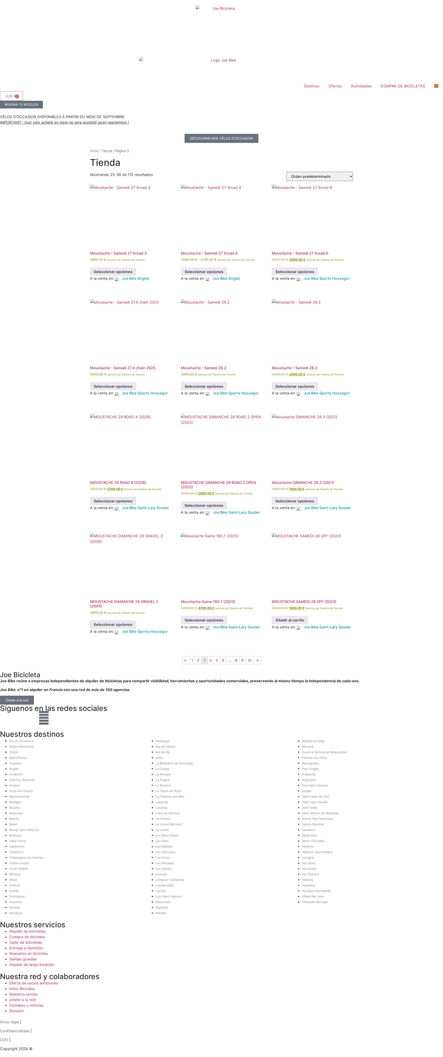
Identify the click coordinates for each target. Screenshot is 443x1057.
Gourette (15, 902)
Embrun (14, 885)
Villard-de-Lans (313, 896)
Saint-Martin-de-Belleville (320, 813)
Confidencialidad (15, 1031)
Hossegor (163, 741)
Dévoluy (15, 874)
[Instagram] (18, 718)
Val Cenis (308, 863)
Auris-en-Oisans (21, 791)
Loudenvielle (165, 885)
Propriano (309, 780)
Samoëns (308, 830)
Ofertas (335, 86)
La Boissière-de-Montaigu (174, 763)
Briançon (15, 835)
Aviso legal (9, 1022)
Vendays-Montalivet (316, 891)
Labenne (162, 802)
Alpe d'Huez (18, 757)
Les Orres (163, 857)
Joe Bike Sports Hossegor (327, 278)
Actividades (361, 86)
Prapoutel (309, 774)
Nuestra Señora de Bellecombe (324, 752)
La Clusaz (162, 769)
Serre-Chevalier (313, 841)
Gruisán (14, 907)
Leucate (161, 874)
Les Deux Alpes (167, 835)
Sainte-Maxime (312, 824)
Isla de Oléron (166, 746)
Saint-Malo (309, 807)
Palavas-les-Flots (314, 757)
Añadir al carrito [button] (289, 620)
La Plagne (163, 780)
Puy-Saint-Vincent (315, 785)
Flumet (14, 891)
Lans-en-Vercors (168, 813)
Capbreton (16, 846)
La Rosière (163, 785)
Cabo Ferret (17, 841)
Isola (159, 757)
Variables (308, 885)
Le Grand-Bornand (169, 824)
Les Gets (162, 841)
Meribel (161, 913)
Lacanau (162, 807)
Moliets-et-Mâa (313, 741)
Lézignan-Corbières (170, 880)
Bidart (13, 824)
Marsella (162, 907)
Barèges (15, 802)
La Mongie (163, 774)
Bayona (14, 807)
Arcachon (16, 774)
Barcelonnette (19, 796)
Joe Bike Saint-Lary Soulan (145, 507)
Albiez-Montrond (21, 746)
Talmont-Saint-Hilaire (317, 852)
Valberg (307, 880)
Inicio (94, 151)
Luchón (161, 891)
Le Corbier (163, 818)
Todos (13, 752)
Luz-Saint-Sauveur (169, 896)
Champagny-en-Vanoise (26, 857)
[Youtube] (31, 718)
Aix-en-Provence (21, 741)
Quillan (307, 791)
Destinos (311, 86)
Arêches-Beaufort (22, 780)
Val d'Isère (309, 868)
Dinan (13, 880)
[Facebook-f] (6, 718)
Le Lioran (162, 830)
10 (249, 660)
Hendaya (15, 913)
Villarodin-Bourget (315, 902)
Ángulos (15, 763)
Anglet (14, 769)
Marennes (163, 902)
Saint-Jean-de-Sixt (315, 796)
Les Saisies (164, 868)
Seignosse (309, 835)
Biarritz (14, 818)
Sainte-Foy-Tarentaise (318, 818)
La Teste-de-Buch (169, 791)
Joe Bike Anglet (135, 278)
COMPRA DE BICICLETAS (403, 86)
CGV (4, 1039)
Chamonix (16, 852)
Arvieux (14, 785)
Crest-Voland (18, 868)
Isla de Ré (163, 752)
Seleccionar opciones (113, 271)
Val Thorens (310, 874)
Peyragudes (310, 763)
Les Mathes (164, 846)
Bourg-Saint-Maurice (24, 830)
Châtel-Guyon (19, 863)
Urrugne (308, 857)
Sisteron (308, 846)
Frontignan (17, 896)
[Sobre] (44, 718)
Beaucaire (16, 813)
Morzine (308, 746)
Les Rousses (165, 863)
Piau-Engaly (310, 769)
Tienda (106, 151)
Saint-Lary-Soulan (315, 802)
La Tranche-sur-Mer (170, 796)
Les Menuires (165, 852)
